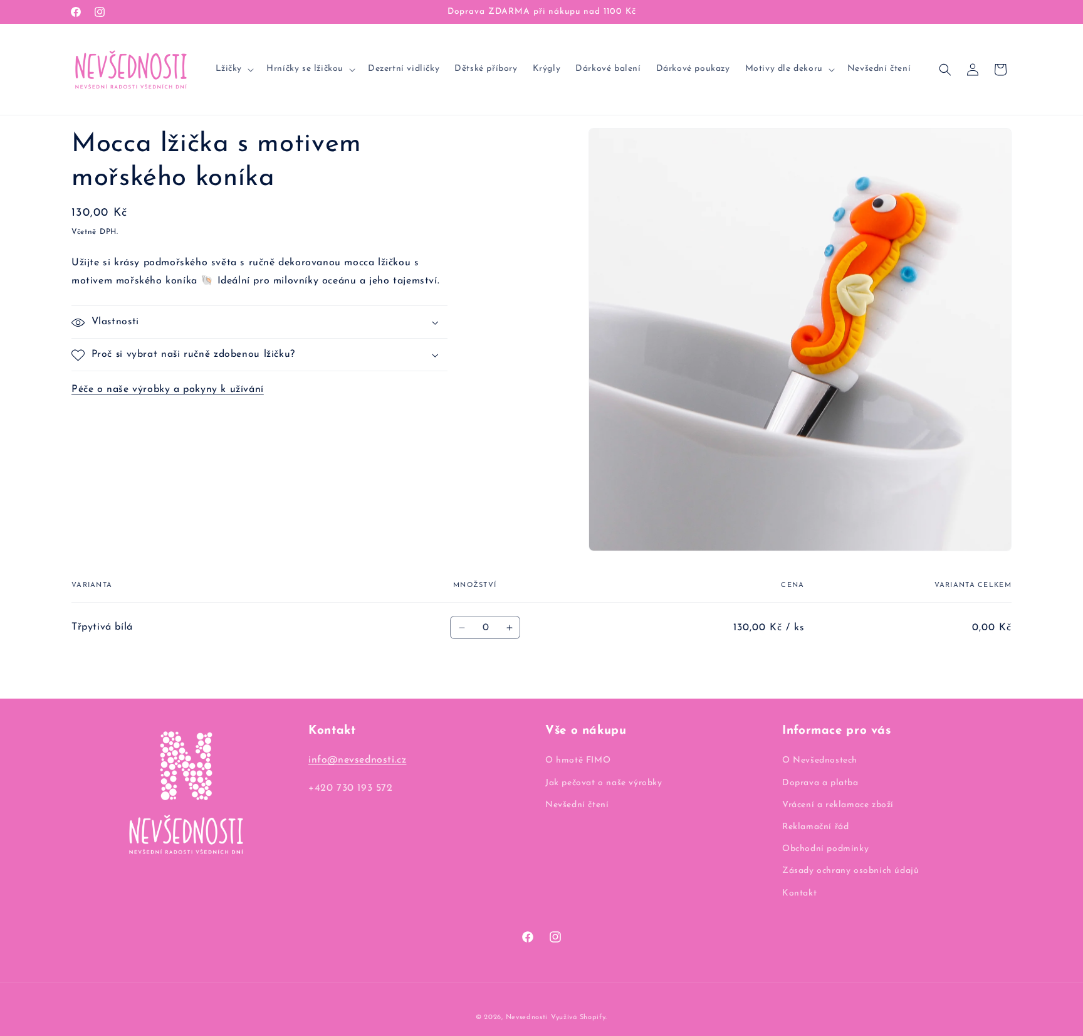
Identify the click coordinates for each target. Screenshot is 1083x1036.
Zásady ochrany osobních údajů (850, 870)
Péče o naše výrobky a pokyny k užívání (167, 390)
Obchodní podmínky (825, 849)
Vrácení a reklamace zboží (838, 805)
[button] (233, 69)
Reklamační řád (815, 827)
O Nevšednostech (819, 760)
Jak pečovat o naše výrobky (603, 783)
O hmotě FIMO (577, 760)
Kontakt (799, 893)
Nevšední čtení (577, 805)
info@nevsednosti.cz (357, 760)
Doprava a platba (820, 783)
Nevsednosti (527, 1017)
